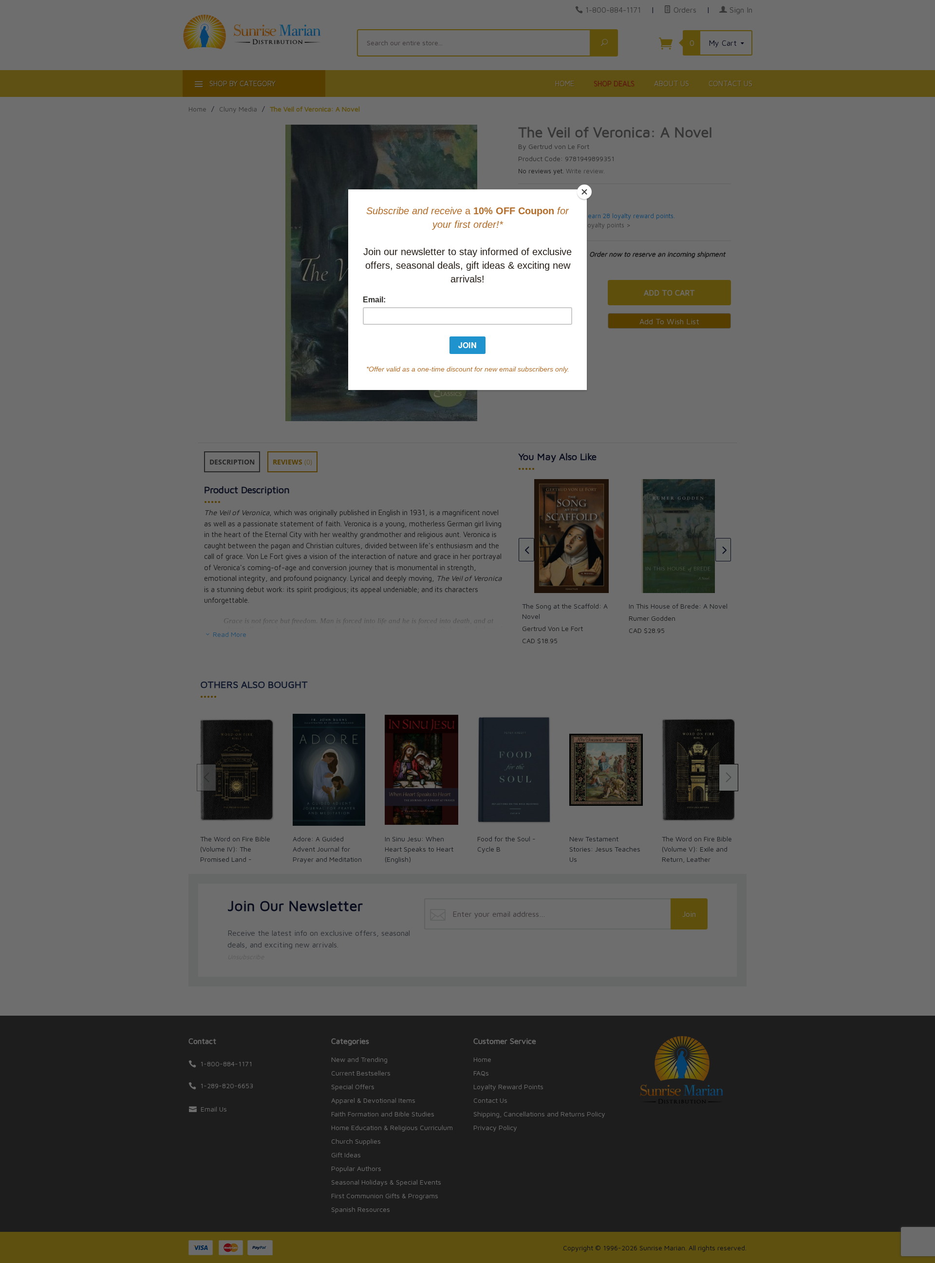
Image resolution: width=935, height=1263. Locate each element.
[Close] (584, 192)
